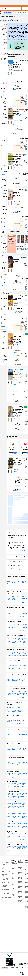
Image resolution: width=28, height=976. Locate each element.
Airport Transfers (5, 305)
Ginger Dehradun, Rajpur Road (24, 735)
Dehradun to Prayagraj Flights (9, 848)
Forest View (4, 226)
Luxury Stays (4, 262)
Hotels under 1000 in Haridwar (19, 680)
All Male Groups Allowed (4, 251)
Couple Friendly (5, 63)
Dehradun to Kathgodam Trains (25, 815)
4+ (3, 147)
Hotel (4, 271)
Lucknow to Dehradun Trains (14, 825)
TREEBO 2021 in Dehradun (14, 626)
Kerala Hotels (12, 873)
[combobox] (10, 8)
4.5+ (4, 153)
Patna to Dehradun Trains (19, 825)
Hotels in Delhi (21, 863)
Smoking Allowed (5, 246)
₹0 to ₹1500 (4, 92)
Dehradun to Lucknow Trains (14, 815)
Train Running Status (5, 875)
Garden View (4, 214)
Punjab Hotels (13, 880)
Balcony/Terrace (6, 309)
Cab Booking (4, 870)
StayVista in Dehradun (24, 626)
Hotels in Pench (13, 885)
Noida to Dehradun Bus (24, 785)
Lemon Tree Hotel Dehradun (14, 763)
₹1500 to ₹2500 (4, 97)
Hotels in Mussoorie (14, 664)
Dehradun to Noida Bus (19, 775)
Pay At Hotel (6, 76)
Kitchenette (6, 193)
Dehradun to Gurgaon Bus (14, 775)
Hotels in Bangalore (20, 868)
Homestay (5, 274)
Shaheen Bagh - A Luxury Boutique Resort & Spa (19, 750)
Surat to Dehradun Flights (14, 835)
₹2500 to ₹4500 (4, 102)
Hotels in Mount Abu (20, 884)
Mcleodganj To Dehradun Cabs (14, 805)
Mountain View (5, 210)
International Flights (5, 867)
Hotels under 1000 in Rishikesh (9, 680)
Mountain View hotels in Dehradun (9, 709)
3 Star (4, 127)
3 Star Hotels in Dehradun (19, 654)
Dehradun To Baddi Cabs (24, 795)
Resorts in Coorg (13, 890)
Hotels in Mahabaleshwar (21, 892)
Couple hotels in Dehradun (9, 640)
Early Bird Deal (5, 59)
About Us (4, 887)
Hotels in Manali (20, 876)
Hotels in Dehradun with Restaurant (25, 694)
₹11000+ (5, 117)
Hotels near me (5, 881)
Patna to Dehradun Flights (24, 835)
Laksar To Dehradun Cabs (24, 805)
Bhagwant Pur (24, 582)
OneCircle (5, 36)
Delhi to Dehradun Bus (9, 785)
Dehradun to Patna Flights (24, 848)
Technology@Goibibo (6, 897)
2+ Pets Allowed (5, 237)
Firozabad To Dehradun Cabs (9, 805)
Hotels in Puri (21, 880)
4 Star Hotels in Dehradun (24, 654)
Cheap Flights (5, 872)
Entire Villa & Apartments (6, 33)
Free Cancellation (6, 67)
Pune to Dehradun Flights (19, 835)
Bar (3, 311)
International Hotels (5, 864)
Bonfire (4, 319)
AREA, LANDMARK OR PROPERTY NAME (8, 6)
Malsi (18, 581)
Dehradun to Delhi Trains (9, 815)
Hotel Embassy (14, 720)
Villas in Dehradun (19, 611)
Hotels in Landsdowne (14, 865)
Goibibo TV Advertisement (5, 895)
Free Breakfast (5, 71)
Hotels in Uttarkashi (24, 664)
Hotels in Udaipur (20, 887)
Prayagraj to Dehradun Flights (9, 835)
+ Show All (22, 587)
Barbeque (5, 314)
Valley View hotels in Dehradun (14, 709)
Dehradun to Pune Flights (19, 848)
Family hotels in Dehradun (19, 640)
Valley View (4, 222)
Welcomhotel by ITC (6, 162)
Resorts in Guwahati (13, 893)
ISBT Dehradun (24, 597)
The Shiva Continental (20, 733)
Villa (4, 279)
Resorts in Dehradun (24, 612)
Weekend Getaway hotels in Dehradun (24, 640)
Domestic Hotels (5, 862)
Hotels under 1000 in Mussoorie (24, 680)
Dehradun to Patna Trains (19, 815)
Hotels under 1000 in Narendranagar (15, 679)
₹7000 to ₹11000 (4, 113)
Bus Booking (4, 868)
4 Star (4, 131)
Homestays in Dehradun (9, 612)
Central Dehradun (14, 582)
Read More (22, 550)
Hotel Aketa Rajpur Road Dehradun (19, 763)
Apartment (5, 277)
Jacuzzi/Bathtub (7, 190)
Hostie (4, 169)
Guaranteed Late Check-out (5, 43)
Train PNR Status (6, 876)
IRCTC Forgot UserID (6, 883)
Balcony (5, 188)
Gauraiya (14, 733)
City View (5, 218)
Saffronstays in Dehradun (20, 625)
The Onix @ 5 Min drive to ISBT (23, 723)
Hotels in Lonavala (20, 889)
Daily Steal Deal (5, 54)
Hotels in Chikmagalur (14, 863)
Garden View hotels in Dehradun (19, 709)
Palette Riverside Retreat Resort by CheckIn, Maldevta (9, 765)
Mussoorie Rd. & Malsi (9, 582)
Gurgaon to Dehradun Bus (14, 785)
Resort (4, 282)
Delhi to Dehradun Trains (9, 825)
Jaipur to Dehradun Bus (19, 785)
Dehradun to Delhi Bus (9, 775)
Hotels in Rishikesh (9, 664)
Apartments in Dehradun (15, 611)
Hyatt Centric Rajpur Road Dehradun (14, 749)
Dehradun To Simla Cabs (9, 795)
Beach (4, 317)
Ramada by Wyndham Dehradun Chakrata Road (9, 750)
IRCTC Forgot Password (5, 886)
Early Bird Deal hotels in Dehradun (14, 640)
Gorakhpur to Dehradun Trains (24, 825)
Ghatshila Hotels (13, 883)
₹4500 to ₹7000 (4, 108)
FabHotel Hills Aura (9, 733)
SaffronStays (6, 171)
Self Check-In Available (5, 242)
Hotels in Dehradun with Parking (14, 694)
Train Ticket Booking (6, 871)
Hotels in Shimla (20, 871)
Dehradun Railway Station (9, 598)
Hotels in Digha (21, 902)
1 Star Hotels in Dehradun (9, 654)
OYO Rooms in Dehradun (9, 626)
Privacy (3, 892)
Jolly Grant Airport (13, 598)
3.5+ (4, 150)
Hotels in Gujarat (13, 868)
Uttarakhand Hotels (14, 870)
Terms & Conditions (6, 889)
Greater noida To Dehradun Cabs (19, 805)
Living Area (5, 196)
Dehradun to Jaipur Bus (24, 775)
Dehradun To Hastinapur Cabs (19, 795)
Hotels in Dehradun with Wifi (9, 693)
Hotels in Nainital (20, 905)
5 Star (4, 135)
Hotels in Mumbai (20, 866)
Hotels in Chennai (20, 897)
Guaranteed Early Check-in (5, 355)
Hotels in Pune (21, 898)
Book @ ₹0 (5, 48)
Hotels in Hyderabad (20, 882)
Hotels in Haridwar (19, 664)
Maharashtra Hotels (14, 875)
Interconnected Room (6, 184)
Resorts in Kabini (13, 895)
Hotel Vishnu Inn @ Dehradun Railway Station (19, 722)
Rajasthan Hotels (13, 878)
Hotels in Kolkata (20, 894)
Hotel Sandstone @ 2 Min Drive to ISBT (9, 722)
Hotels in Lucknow (20, 901)
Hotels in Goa (20, 862)
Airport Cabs (5, 878)
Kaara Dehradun (24, 761)
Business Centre (6, 323)
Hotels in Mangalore (13, 888)
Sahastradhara (20, 596)
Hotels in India (5, 879)
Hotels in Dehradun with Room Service (19, 694)
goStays (5, 39)
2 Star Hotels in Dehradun (14, 654)
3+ (3, 145)
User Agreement (5, 890)
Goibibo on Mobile (5, 893)
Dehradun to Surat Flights (14, 848)
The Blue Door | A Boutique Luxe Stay (24, 749)
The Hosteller (6, 165)
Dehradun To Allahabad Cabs (14, 795)
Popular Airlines (5, 882)
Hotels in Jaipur (20, 873)
